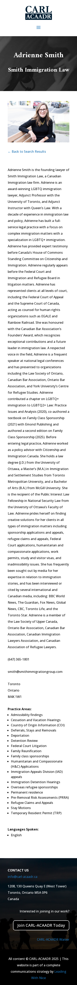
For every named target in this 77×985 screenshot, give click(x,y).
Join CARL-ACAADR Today (41, 925)
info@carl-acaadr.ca (22, 876)
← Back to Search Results (27, 151)
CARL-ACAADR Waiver (53, 939)
